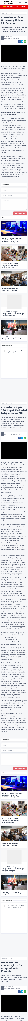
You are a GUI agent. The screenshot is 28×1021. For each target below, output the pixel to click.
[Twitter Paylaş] (22, 41)
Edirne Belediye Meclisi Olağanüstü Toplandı (14, 7)
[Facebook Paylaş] (19, 41)
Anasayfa (4, 13)
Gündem (11, 13)
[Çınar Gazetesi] (8, 2)
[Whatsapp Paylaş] (25, 41)
